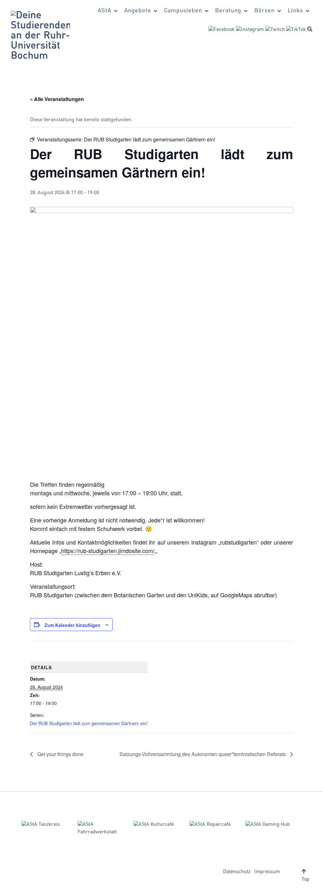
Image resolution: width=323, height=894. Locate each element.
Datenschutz (236, 871)
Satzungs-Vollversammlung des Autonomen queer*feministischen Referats (203, 754)
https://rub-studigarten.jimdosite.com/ (108, 550)
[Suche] (309, 29)
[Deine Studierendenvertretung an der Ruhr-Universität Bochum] (40, 36)
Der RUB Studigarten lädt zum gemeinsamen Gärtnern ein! (89, 723)
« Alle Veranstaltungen (57, 99)
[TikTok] (296, 29)
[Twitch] (275, 29)
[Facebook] (221, 29)
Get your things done (60, 754)
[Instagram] (250, 29)
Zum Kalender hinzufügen (72, 625)
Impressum (267, 871)
